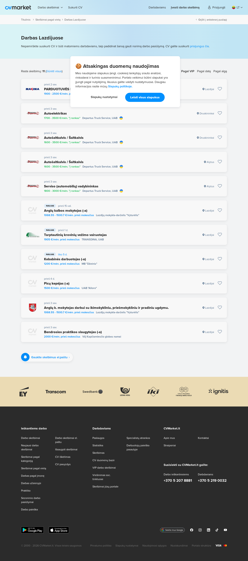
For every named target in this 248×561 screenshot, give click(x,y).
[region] (125, 81)
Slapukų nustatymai (104, 97)
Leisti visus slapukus (145, 97)
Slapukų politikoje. (120, 86)
